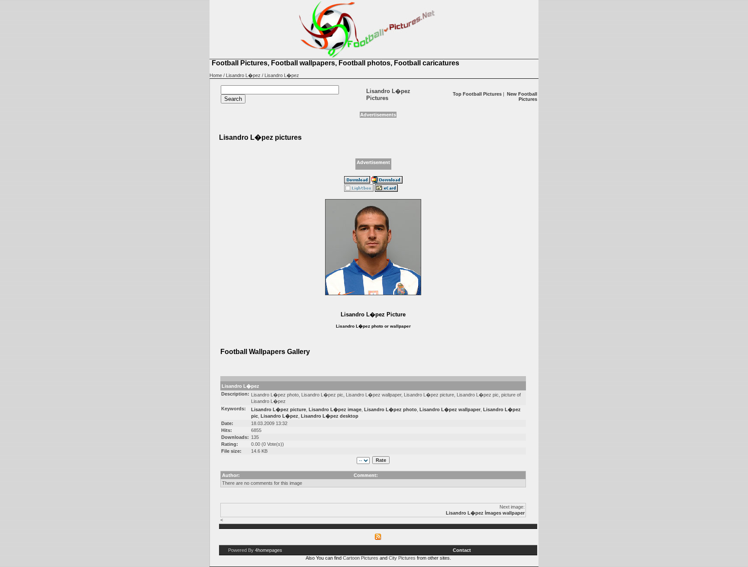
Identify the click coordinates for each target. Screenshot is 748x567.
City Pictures (402, 558)
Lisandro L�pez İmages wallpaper (485, 512)
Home (216, 75)
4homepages (268, 550)
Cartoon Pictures (360, 558)
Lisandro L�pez (243, 75)
